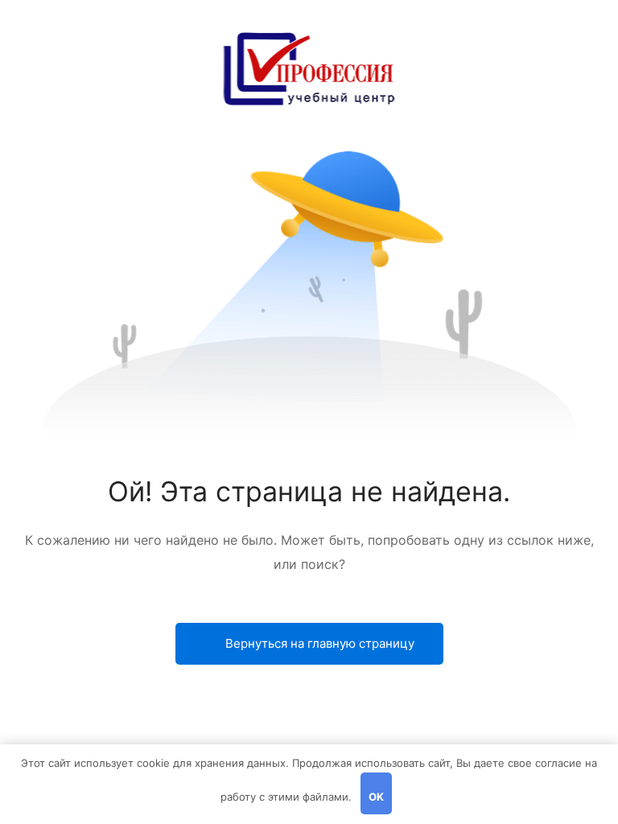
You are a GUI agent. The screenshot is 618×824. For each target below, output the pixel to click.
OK (376, 796)
